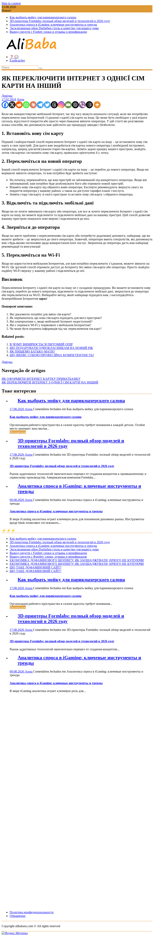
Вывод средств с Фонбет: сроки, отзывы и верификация (48, 556)
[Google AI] (89, 104)
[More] (97, 104)
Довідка (7, 95)
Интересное (18, 432)
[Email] (68, 104)
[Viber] (82, 104)
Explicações (17, 60)
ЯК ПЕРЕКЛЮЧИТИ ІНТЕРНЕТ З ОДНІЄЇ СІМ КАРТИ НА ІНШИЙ (50, 382)
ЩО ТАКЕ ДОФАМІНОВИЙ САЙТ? (35, 567)
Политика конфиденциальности (32, 912)
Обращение (17, 916)
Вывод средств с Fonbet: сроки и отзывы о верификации (48, 31)
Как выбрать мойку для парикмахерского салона (43, 17)
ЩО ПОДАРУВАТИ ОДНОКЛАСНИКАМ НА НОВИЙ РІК (51, 348)
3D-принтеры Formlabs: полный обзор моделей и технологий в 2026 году (60, 21)
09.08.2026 (17, 500)
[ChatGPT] (75, 104)
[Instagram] (61, 104)
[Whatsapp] (26, 104)
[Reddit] (19, 104)
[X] (12, 104)
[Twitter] (47, 104)
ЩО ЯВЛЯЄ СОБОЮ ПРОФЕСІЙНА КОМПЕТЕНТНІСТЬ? (52, 355)
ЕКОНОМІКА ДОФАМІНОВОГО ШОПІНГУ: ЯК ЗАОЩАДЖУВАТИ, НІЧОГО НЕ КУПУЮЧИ (77, 560)
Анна (20, 99)
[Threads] (54, 104)
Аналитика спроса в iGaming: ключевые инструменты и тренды (53, 24)
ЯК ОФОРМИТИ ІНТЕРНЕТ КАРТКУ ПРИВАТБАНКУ (41, 378)
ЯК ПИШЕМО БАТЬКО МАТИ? (32, 351)
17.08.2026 (17, 409)
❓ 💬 (14, 57)
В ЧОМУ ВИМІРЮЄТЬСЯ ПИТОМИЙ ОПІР (41, 344)
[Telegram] (40, 104)
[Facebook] (5, 104)
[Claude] (33, 104)
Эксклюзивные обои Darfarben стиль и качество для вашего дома (54, 28)
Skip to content (11, 3)
